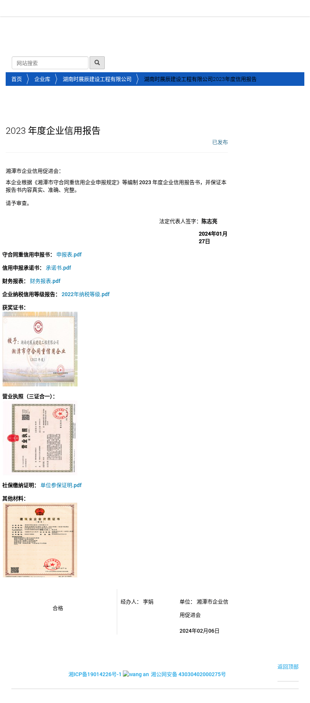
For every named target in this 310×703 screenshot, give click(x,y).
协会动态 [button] (88, 26)
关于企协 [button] (46, 26)
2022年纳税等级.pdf (86, 294)
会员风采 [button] (215, 26)
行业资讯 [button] (130, 26)
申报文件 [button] (22, 44)
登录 (271, 62)
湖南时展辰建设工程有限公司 (97, 78)
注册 (295, 62)
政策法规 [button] (173, 26)
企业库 (42, 78)
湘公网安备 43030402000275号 (188, 674)
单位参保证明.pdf (61, 485)
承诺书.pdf (58, 267)
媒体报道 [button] (257, 26)
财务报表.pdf (45, 280)
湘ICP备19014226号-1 (95, 674)
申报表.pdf (69, 254)
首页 (14, 26)
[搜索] (97, 62)
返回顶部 (288, 666)
